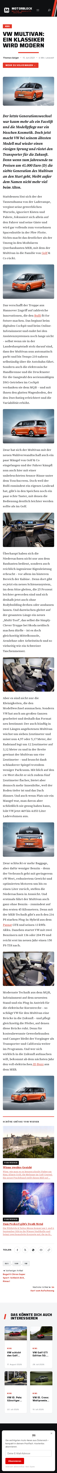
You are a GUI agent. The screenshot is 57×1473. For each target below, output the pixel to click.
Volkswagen (25, 65)
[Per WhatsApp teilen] (33, 1250)
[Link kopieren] (49, 1250)
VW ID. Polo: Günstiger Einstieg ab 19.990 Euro (14, 1399)
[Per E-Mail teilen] (41, 1250)
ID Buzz (38, 1064)
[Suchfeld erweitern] (49, 10)
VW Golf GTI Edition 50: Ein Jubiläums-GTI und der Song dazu (40, 1354)
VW (26, 1263)
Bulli (37, 315)
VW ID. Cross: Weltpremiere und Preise (41, 1399)
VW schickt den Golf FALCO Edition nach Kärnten (15, 1354)
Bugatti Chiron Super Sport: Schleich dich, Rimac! (14, 1277)
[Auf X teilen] (25, 1250)
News (7, 26)
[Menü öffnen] (38, 10)
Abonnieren (14, 1461)
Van (16, 1263)
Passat (7, 925)
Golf (45, 253)
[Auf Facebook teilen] (17, 1250)
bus (7, 1263)
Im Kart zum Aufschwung (42, 1288)
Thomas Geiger (11, 57)
